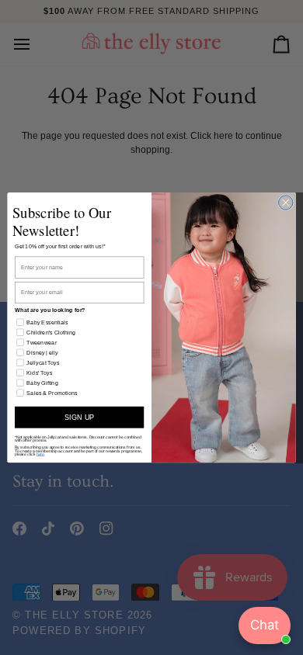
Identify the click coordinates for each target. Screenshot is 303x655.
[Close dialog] (285, 203)
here (40, 454)
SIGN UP (79, 417)
